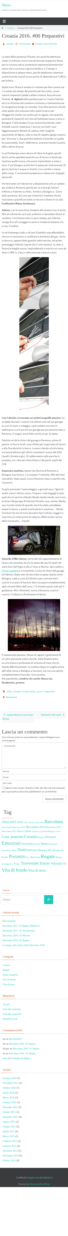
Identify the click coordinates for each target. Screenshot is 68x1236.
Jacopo (10, 43)
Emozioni (11, 840)
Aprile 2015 (8, 1129)
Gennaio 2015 (9, 1143)
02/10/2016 (25, 43)
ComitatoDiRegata (47, 829)
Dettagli (41, 835)
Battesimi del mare (51, 712)
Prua (28, 855)
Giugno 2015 (9, 1124)
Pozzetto (17, 854)
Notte (14, 848)
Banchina (40, 820)
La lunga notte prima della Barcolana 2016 (24, 942)
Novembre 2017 (10, 1080)
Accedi (6, 1002)
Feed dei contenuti (12, 1007)
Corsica (58, 829)
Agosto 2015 (9, 1119)
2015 (12, 819)
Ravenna (35, 854)
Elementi (50, 834)
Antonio (32, 820)
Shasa (6, 5)
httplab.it (47, 1175)
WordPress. (45, 1181)
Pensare (42, 847)
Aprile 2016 (8, 1090)
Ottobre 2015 (9, 1109)
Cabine (27, 828)
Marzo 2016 (8, 1095)
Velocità (56, 861)
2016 (9, 690)
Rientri (59, 855)
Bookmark (11, 695)
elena (5, 1056)
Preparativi (49, 690)
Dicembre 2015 (10, 1105)
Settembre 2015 (10, 1114)
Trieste (44, 861)
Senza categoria (10, 972)
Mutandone (6, 848)
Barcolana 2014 (36, 824)
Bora (20, 828)
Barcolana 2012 (19, 825)
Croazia (10, 28)
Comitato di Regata (20, 1056)
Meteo (45, 841)
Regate (48, 854)
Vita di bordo (50, 43)
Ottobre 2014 (9, 1158)
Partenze (32, 847)
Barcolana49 (7, 825)
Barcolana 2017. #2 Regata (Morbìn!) (21, 923)
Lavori (39, 690)
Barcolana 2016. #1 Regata (16, 938)
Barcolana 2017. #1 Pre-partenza (19, 928)
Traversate (30, 861)
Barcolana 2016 (9, 829)
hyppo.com (33, 1175)
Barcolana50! (9, 918)
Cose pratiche (12, 834)
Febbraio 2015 (10, 1138)
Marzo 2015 (8, 1134)
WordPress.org (10, 1016)
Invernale (27, 841)
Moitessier (53, 842)
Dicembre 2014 (10, 1148)
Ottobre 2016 (9, 1085)
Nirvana (33, 1181)
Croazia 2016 (28, 690)
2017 (26, 820)
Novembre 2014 (10, 1153)
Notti (22, 847)
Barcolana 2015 (53, 824)
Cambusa (35, 829)
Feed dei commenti (12, 1011)
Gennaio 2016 (9, 1100)
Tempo (17, 861)
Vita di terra (37, 868)
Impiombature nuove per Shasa (17, 714)
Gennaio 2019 (9, 1075)
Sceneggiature (7, 862)
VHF (64, 861)
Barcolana (53, 819)
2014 (5, 819)
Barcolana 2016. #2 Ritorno (16, 933)
